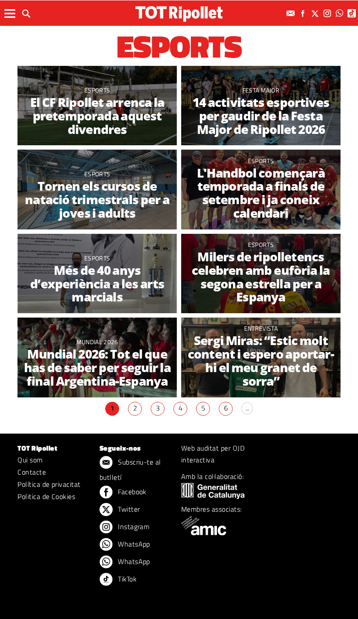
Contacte (31, 472)
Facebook (131, 491)
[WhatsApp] (340, 13)
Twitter (128, 509)
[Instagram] (328, 13)
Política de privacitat (49, 484)
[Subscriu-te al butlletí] (291, 13)
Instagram (133, 526)
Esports (97, 90)
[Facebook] (304, 13)
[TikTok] (353, 13)
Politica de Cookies (46, 496)
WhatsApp (133, 544)
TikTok (126, 579)
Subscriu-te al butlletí (130, 469)
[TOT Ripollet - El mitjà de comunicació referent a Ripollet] (179, 14)
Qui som (29, 460)
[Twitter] (316, 13)
